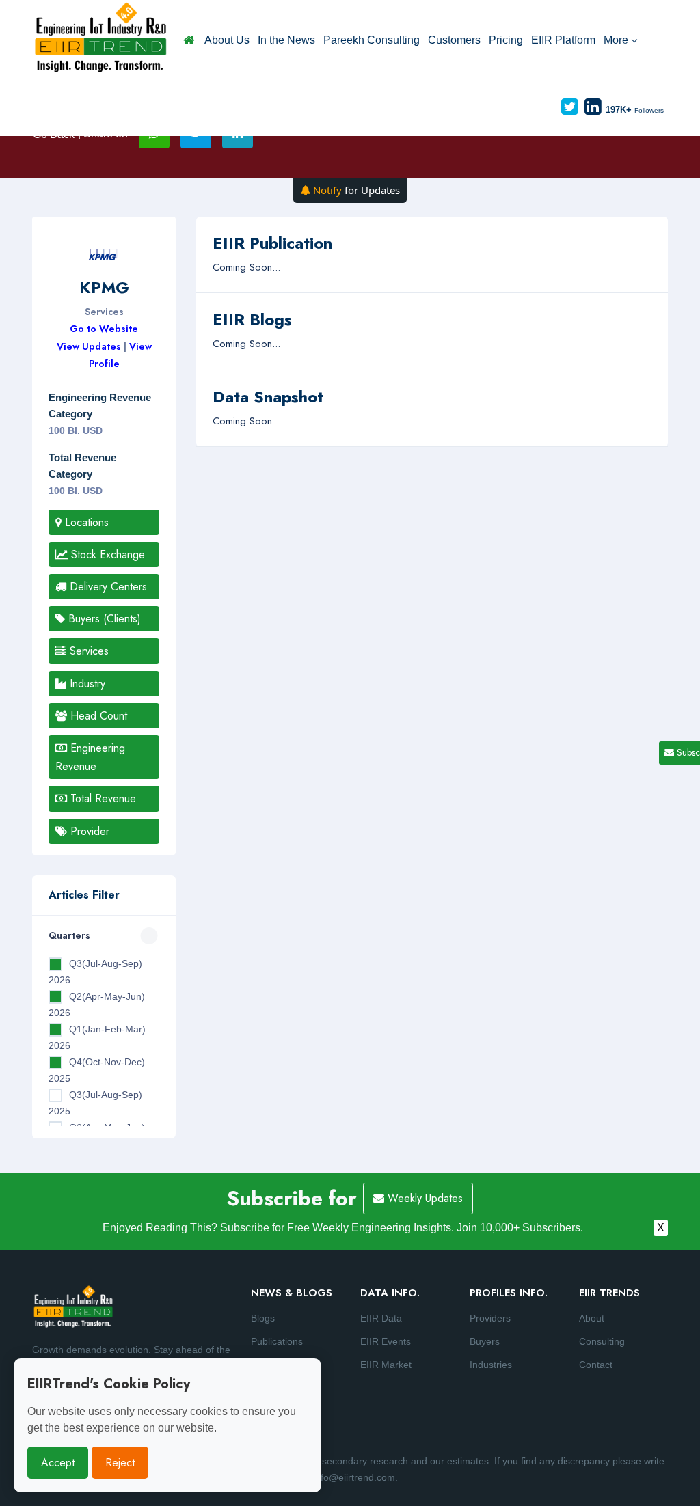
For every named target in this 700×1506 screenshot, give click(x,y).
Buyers (485, 1341)
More (616, 40)
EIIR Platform (563, 40)
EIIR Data (381, 1318)
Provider (88, 831)
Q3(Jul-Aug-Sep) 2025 (95, 1103)
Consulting (602, 1341)
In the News (286, 40)
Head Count (97, 716)
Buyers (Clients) (103, 619)
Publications (277, 1341)
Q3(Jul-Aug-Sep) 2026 (95, 971)
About (591, 1318)
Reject (120, 1462)
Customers (454, 40)
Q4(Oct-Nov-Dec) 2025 (97, 1070)
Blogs (263, 1318)
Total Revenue (101, 798)
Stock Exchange (106, 554)
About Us (227, 40)
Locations (85, 522)
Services (87, 651)
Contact (595, 1364)
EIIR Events (385, 1341)
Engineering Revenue (90, 757)
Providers (490, 1318)
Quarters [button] (69, 935)
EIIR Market (386, 1364)
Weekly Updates (423, 1198)
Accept (58, 1462)
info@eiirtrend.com (354, 1477)
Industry (85, 684)
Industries (491, 1364)
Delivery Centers (106, 586)
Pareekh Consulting (371, 40)
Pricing (506, 40)
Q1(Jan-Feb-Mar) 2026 (97, 1037)
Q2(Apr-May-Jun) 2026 (97, 1004)
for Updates (356, 190)
